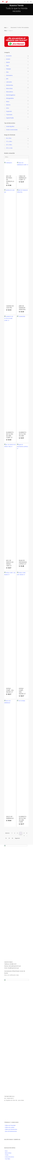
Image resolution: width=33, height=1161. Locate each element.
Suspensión (9, 111)
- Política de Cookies (9, 1127)
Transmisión (9, 114)
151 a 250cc (9, 141)
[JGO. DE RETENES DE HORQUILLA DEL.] (10, 167)
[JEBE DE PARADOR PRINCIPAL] (23, 246)
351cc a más (9, 148)
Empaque (8, 69)
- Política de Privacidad (9, 1125)
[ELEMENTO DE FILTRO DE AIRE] (23, 372)
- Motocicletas (7, 1153)
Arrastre (8, 59)
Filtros (6, 157)
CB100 (17, 160)
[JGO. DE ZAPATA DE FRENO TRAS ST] (10, 501)
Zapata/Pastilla (10, 118)
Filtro (7, 72)
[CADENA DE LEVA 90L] (10, 246)
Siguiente (17, 838)
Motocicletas (9, 88)
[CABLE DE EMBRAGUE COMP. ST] (23, 167)
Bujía (7, 65)
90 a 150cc (9, 138)
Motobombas (9, 85)
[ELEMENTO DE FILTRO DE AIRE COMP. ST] (10, 372)
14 (5, 838)
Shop (5, 30)
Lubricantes (9, 82)
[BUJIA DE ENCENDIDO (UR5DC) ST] (23, 501)
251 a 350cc (9, 144)
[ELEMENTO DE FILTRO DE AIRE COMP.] (23, 757)
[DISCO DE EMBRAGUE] (10, 757)
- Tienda (6, 1155)
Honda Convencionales (12, 129)
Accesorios (9, 55)
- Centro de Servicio (9, 1157)
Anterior (7, 833)
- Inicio (6, 1151)
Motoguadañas (10, 98)
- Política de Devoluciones (10, 1129)
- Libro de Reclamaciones (10, 1131)
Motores (8, 105)
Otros (7, 108)
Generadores (9, 75)
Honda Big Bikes (10, 126)
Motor (7, 101)
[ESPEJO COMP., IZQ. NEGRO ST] (10, 629)
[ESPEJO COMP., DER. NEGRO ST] (23, 629)
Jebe (7, 78)
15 (9, 838)
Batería (8, 62)
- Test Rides (7, 1159)
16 (12, 838)
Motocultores (9, 91)
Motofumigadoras (10, 95)
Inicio (5, 27)
